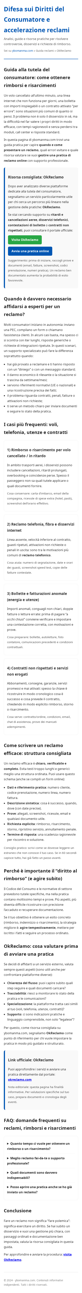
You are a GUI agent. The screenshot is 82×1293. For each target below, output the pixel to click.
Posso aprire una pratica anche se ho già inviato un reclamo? (39, 1189)
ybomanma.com (22, 50)
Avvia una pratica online (30, 251)
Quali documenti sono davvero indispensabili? (32, 1175)
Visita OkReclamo (24, 240)
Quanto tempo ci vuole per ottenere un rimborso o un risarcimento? (38, 1146)
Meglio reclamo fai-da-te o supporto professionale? (36, 1160)
